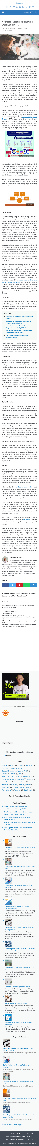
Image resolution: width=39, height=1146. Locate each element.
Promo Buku (6, 787)
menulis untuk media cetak (23, 487)
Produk (28, 784)
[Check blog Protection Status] (6, 756)
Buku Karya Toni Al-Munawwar (12, 768)
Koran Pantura (6, 782)
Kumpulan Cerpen (19, 782)
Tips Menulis (28, 790)
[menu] (4, 12)
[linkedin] (20, 6)
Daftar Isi (29, 1136)
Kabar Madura (27, 776)
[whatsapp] (23, 6)
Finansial (13, 774)
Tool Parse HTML (11, 1139)
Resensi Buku (6, 790)
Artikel (12, 765)
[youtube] (14, 6)
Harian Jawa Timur (8, 776)
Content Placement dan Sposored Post (14, 771)
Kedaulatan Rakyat (8, 779)
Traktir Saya (6, 1134)
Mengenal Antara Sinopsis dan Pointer (17, 987)
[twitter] (10, 6)
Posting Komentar (7, 30)
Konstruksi (29, 779)
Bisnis (20, 765)
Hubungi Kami (31, 1134)
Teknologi (17, 790)
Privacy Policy (21, 1139)
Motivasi (14, 784)
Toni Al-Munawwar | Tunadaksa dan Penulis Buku (22, 1143)
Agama (4, 765)
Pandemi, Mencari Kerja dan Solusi (16, 1003)
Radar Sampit (24, 787)
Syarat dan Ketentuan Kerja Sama (15, 1136)
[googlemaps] (26, 6)
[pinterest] (33, 6)
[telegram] (29, 6)
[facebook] (7, 6)
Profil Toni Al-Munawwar (18, 1134)
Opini (22, 784)
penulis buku (27, 520)
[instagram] (17, 6)
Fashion (4, 774)
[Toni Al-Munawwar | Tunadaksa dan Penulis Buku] (19, 3)
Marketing (5, 784)
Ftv (20, 774)
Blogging (29, 765)
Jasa (18, 776)
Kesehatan (20, 779)
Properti (15, 787)
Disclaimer (30, 1139)
